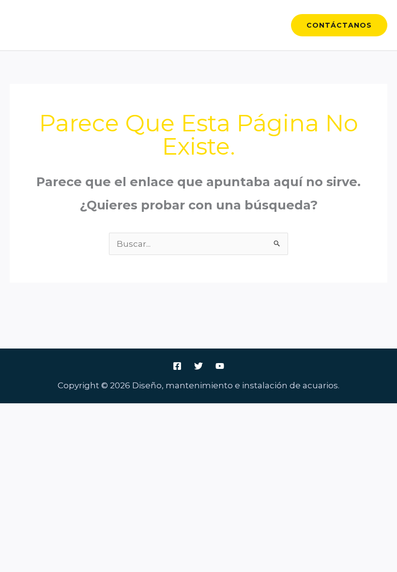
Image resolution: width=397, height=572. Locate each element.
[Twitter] (198, 366)
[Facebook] (177, 366)
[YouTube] (219, 366)
